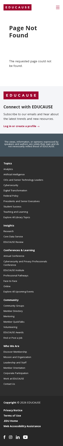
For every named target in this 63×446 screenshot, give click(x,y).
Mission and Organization (17, 357)
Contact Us (9, 384)
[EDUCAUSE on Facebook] (4, 437)
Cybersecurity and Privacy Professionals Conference (25, 263)
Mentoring (9, 317)
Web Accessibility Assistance (22, 426)
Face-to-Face (10, 281)
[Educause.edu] (21, 95)
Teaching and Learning (16, 212)
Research (9, 232)
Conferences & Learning (19, 250)
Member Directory (13, 311)
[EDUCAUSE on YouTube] (25, 437)
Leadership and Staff (15, 363)
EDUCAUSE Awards (14, 333)
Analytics (8, 169)
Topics (8, 163)
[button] (58, 7)
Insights (9, 226)
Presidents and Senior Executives (22, 201)
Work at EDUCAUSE (14, 379)
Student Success (12, 207)
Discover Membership (15, 352)
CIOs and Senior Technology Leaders (23, 180)
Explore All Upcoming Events (19, 292)
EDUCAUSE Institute (14, 271)
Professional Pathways (16, 276)
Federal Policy (11, 196)
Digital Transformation (15, 191)
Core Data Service (13, 237)
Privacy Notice (13, 410)
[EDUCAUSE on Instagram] (10, 437)
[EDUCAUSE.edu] (17, 7)
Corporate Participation (16, 373)
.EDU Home (11, 421)
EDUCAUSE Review (13, 242)
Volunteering (10, 327)
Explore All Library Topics (17, 218)
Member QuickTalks (14, 322)
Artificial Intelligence (14, 175)
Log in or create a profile (20, 126)
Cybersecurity (11, 185)
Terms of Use (12, 416)
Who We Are (11, 346)
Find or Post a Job (13, 338)
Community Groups (14, 306)
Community (11, 300)
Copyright (10, 403)
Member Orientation (14, 368)
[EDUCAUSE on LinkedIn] (18, 437)
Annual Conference (14, 256)
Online (7, 287)
